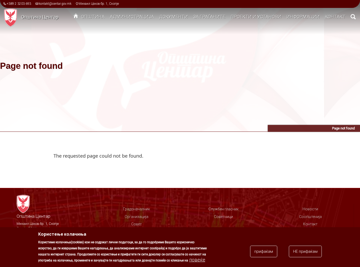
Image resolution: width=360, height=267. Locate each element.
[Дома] (12, 17)
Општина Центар (40, 17)
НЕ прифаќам (305, 251)
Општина (93, 16)
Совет (136, 224)
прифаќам (263, 251)
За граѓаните (209, 16)
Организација (136, 217)
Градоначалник (136, 209)
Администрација (132, 16)
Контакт (335, 16)
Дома (76, 17)
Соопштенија (310, 217)
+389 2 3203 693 (19, 4)
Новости (310, 209)
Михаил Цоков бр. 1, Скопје (99, 4)
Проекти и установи (256, 16)
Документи (173, 16)
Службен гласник (223, 209)
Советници (223, 217)
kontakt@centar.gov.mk (55, 4)
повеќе (197, 260)
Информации (303, 16)
